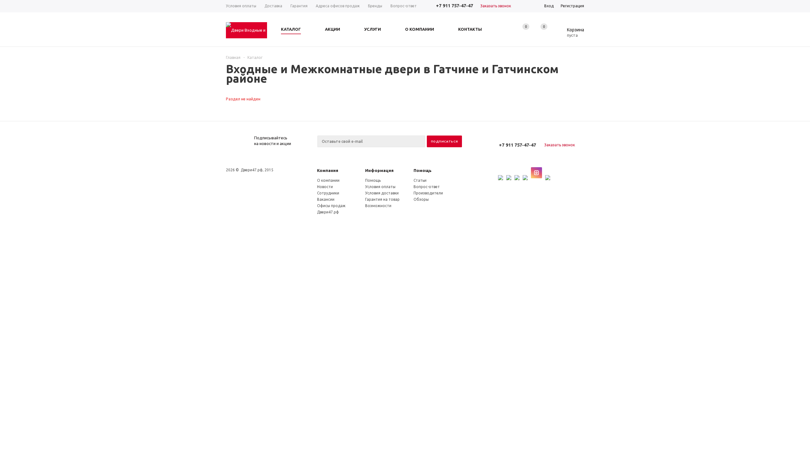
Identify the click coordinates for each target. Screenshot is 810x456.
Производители (428, 193)
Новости (325, 187)
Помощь (423, 170)
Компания (327, 170)
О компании (328, 180)
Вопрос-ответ (427, 187)
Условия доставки (382, 193)
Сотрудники (328, 193)
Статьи (420, 180)
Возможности (378, 206)
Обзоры (421, 199)
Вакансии (325, 199)
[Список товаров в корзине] (571, 34)
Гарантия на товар (382, 199)
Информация (379, 170)
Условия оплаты (380, 187)
